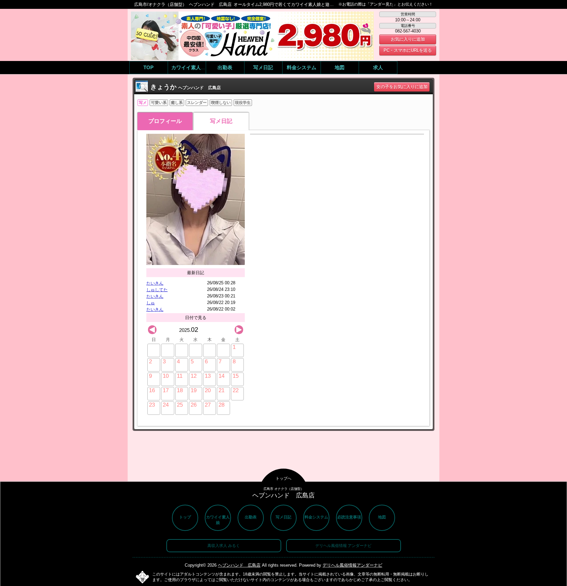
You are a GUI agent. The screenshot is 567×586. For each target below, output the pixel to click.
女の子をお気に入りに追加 (402, 86)
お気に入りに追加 (408, 39)
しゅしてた (157, 289)
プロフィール (165, 121)
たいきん (154, 283)
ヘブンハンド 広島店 (239, 565)
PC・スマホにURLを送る (408, 50)
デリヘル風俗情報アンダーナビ (352, 565)
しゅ (150, 302)
